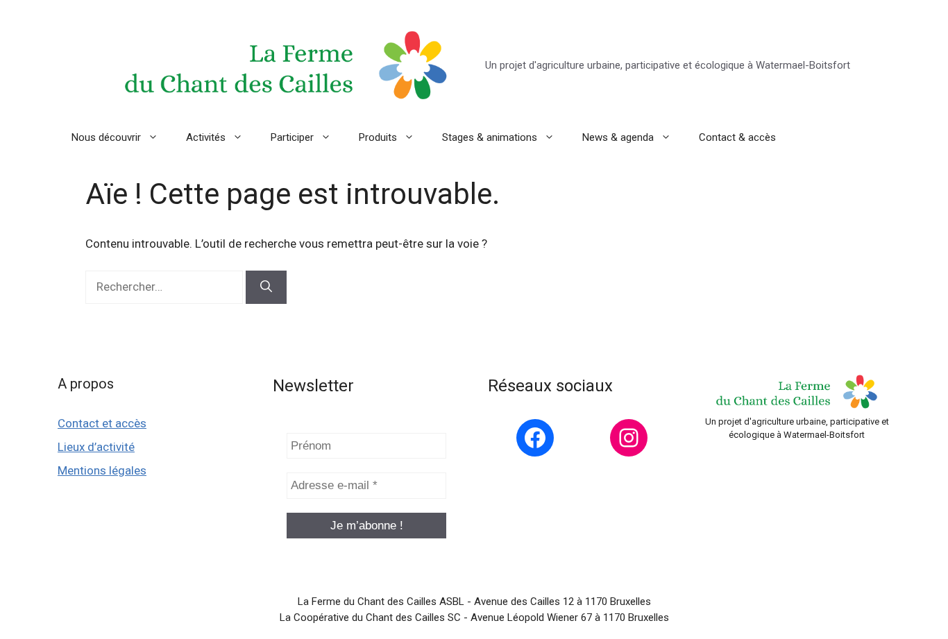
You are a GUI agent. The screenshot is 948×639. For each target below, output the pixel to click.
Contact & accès (737, 137)
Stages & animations (489, 137)
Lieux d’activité (96, 447)
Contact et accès (102, 423)
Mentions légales (102, 470)
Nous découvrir (106, 137)
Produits (378, 137)
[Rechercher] (266, 287)
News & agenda (618, 137)
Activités (206, 137)
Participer (292, 137)
